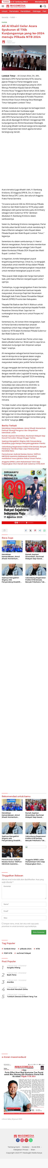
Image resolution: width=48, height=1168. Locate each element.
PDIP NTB (8, 953)
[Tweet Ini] (30, 530)
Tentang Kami (14, 1147)
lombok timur (10, 949)
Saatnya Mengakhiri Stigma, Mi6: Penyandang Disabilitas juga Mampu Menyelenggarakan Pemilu (23, 442)
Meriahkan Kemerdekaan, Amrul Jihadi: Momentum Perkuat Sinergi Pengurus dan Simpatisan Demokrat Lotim (24, 430)
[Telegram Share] (40, 530)
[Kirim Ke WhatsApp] (44, 530)
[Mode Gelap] (41, 6)
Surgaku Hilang (13, 968)
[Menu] (3, 6)
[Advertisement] (24, 161)
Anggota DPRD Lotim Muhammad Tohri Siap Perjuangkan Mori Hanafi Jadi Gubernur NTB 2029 (23, 463)
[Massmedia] (15, 6)
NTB (38, 949)
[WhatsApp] (31, 1140)
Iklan (33, 1150)
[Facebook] (18, 1140)
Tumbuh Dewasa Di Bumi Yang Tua (22, 997)
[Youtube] (26, 1140)
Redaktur (9, 41)
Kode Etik (36, 1147)
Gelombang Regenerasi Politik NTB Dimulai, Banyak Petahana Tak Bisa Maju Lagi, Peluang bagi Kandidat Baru (24, 449)
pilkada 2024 (25, 949)
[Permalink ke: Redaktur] (3, 41)
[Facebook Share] (26, 530)
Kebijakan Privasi (21, 1150)
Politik (4, 22)
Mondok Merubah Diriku (17, 989)
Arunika (10, 982)
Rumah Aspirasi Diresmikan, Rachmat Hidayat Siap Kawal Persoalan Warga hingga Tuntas (23, 437)
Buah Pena (11, 975)
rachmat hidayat (24, 953)
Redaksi (25, 1147)
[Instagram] (22, 1140)
